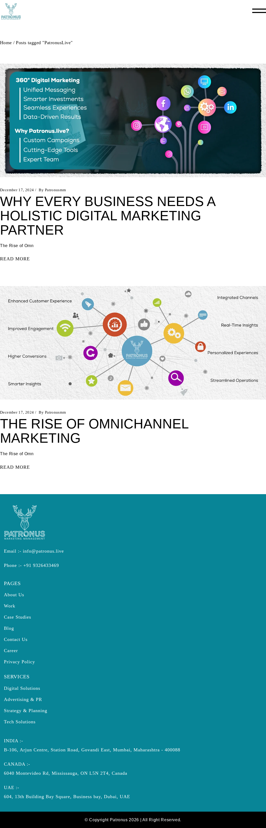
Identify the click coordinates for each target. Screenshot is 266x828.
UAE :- (11, 787)
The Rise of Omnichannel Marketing (94, 431)
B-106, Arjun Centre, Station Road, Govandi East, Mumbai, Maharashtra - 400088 (92, 749)
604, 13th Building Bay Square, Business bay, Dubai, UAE (67, 796)
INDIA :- (13, 740)
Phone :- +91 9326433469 (31, 565)
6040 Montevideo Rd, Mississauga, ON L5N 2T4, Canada (65, 773)
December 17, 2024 (17, 190)
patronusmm (55, 190)
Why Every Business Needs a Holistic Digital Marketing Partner (107, 215)
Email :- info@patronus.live (34, 551)
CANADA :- (17, 764)
